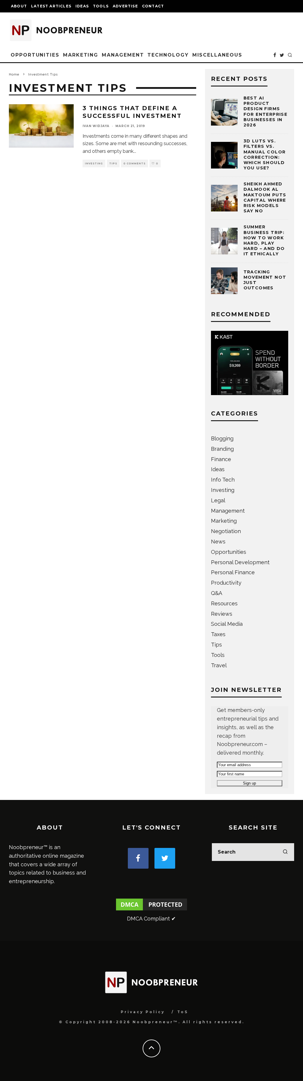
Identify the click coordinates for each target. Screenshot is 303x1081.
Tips (113, 163)
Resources (224, 603)
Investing (94, 163)
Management (123, 55)
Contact (153, 6)
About (19, 6)
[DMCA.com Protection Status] (151, 910)
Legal (218, 500)
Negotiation (226, 531)
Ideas (82, 6)
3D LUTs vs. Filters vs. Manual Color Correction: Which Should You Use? (265, 154)
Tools (101, 6)
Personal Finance (233, 572)
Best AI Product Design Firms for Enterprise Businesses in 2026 (266, 111)
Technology (167, 55)
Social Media (227, 624)
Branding (222, 449)
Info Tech (223, 480)
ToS (182, 1012)
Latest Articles (51, 6)
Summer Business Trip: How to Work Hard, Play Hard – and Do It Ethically (264, 240)
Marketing (80, 55)
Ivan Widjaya (96, 126)
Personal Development (240, 562)
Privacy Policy (143, 1012)
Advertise (125, 6)
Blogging (222, 438)
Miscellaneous (217, 55)
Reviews (221, 614)
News (218, 541)
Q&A (216, 593)
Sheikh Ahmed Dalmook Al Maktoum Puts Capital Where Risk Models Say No (265, 197)
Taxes (218, 634)
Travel (219, 665)
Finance (221, 459)
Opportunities (35, 55)
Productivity (226, 583)
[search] (285, 852)
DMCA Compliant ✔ (151, 918)
